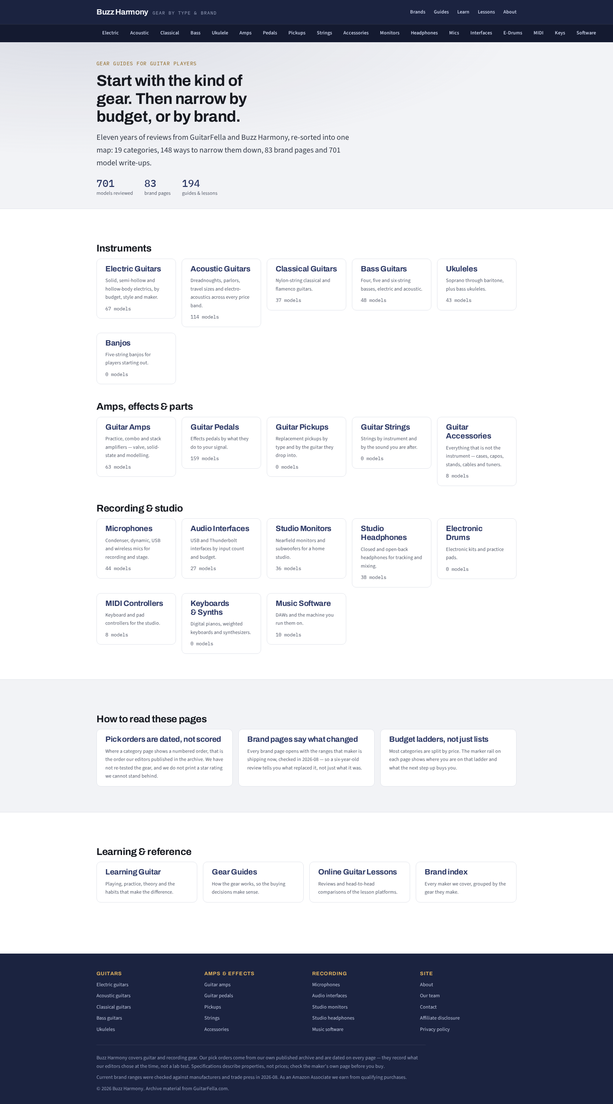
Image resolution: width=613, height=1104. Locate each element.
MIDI (538, 33)
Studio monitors (330, 1007)
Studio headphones (333, 1018)
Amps (245, 33)
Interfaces (481, 33)
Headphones (424, 33)
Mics (454, 33)
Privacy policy (435, 1029)
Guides (441, 12)
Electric (110, 33)
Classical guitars (113, 1007)
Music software (327, 1029)
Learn (463, 12)
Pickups (296, 33)
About (510, 12)
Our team (430, 995)
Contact (428, 1007)
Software (586, 33)
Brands (417, 12)
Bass (195, 33)
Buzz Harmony (156, 12)
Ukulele (220, 33)
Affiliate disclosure (440, 1018)
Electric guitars (112, 984)
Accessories (356, 33)
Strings (324, 33)
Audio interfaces (329, 995)
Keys (560, 33)
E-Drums (512, 33)
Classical (169, 33)
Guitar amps (217, 984)
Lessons (486, 12)
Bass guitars (109, 1018)
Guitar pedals (218, 995)
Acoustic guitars (113, 995)
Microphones (326, 984)
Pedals (270, 33)
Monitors (389, 33)
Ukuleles (105, 1029)
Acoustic (139, 33)
